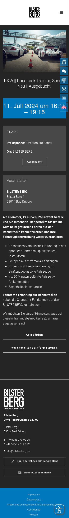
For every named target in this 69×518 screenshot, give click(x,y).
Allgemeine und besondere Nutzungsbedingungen (34, 504)
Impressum (33, 494)
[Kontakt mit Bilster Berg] (64, 71)
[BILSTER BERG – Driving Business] (34, 11)
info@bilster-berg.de (18, 451)
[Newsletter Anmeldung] (64, 80)
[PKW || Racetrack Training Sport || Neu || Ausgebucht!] (34, 51)
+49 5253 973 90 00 (18, 439)
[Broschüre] (64, 98)
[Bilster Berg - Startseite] (14, 399)
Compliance (33, 509)
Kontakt (34, 514)
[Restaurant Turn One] (64, 89)
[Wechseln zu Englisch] (64, 107)
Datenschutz (34, 499)
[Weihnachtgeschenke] (64, 62)
